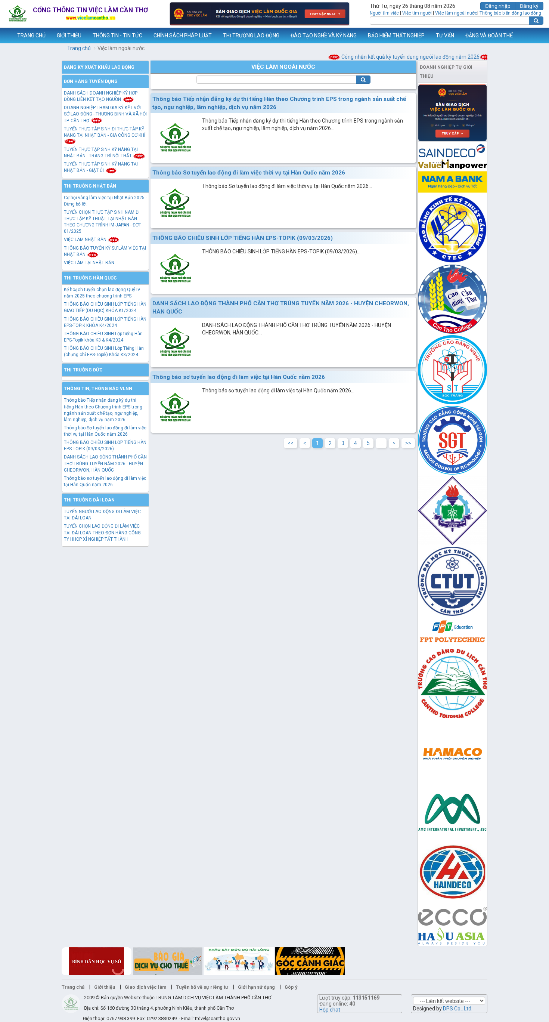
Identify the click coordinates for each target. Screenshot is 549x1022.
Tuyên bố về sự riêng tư (202, 987)
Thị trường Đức (83, 370)
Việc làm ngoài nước (456, 13)
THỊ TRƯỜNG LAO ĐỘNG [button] (251, 35)
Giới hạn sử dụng (256, 987)
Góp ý (291, 987)
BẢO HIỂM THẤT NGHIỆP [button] (396, 35)
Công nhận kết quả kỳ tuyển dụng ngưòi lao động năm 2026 (396, 57)
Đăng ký (529, 6)
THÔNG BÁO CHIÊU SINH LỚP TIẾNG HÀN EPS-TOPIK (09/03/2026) (242, 238)
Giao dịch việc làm (145, 987)
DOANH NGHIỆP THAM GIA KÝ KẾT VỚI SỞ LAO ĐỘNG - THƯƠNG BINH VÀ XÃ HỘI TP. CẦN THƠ (105, 114)
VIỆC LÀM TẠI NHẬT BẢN (89, 262)
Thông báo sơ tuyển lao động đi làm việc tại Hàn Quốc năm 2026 (238, 377)
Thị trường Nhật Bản (90, 186)
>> (408, 443)
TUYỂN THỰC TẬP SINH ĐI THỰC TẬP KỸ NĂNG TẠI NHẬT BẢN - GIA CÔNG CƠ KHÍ (104, 132)
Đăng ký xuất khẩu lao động (99, 67)
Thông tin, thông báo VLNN (98, 388)
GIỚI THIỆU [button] (69, 35)
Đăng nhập (498, 6)
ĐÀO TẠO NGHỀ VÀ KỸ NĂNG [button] (324, 35)
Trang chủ (79, 48)
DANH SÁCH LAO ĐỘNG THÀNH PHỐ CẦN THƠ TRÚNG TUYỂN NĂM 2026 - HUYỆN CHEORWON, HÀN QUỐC (105, 463)
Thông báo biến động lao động (510, 13)
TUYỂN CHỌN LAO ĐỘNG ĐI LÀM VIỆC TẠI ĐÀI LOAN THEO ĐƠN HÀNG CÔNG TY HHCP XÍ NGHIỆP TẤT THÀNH (102, 532)
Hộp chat (329, 1010)
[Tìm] (536, 20)
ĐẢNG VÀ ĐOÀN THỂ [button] (489, 35)
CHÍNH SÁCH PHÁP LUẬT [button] (182, 35)
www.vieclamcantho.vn (6, 35)
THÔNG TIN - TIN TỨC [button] (117, 35)
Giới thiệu (104, 987)
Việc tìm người (417, 13)
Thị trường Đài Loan (89, 500)
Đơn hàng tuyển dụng (91, 81)
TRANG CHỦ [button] (31, 35)
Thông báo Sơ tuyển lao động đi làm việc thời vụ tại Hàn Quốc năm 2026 (248, 172)
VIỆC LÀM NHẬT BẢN (86, 239)
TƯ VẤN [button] (445, 35)
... (381, 443)
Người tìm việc (384, 13)
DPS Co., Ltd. (457, 1009)
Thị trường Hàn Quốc (90, 278)
